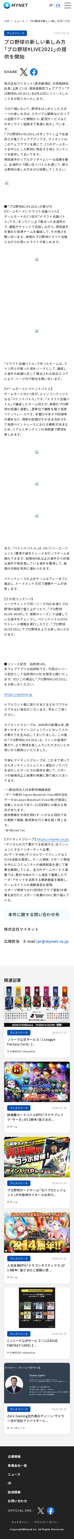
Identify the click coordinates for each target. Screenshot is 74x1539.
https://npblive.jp (18, 694)
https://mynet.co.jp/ (53, 839)
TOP (7, 21)
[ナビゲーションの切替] (67, 5)
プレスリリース (15, 33)
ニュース (19, 21)
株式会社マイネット (15, 5)
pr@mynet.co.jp (53, 941)
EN (58, 5)
